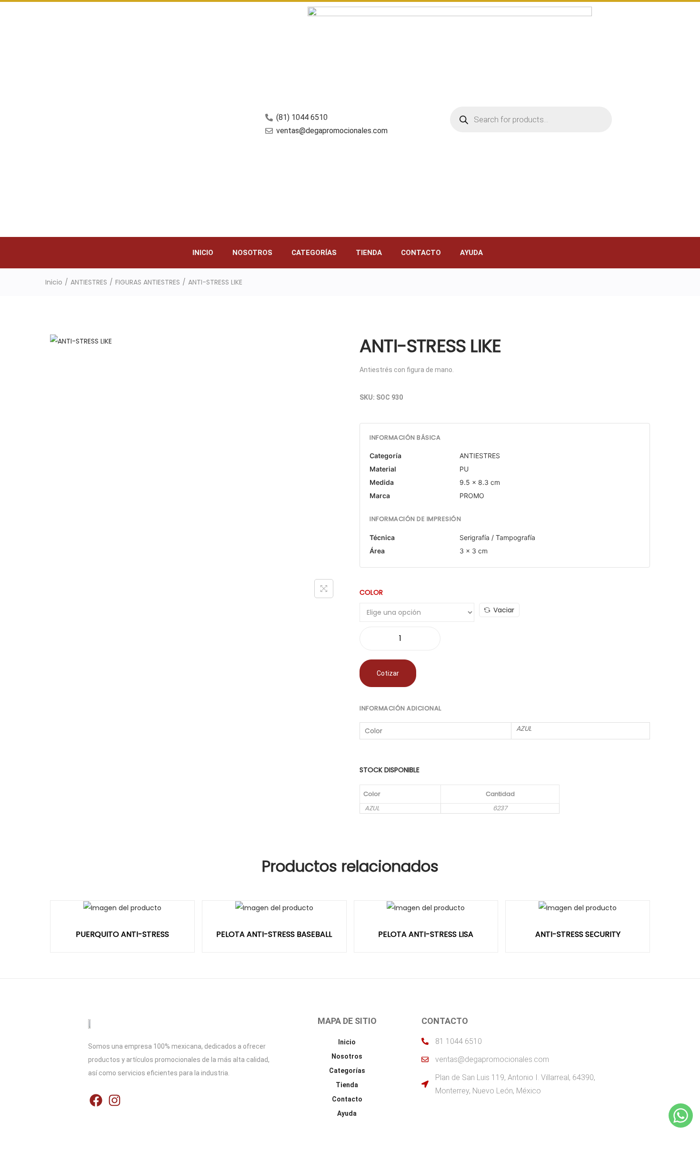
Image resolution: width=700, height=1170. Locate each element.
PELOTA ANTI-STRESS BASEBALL (274, 934)
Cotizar (388, 673)
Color (371, 592)
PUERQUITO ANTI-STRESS (122, 934)
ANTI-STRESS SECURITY (577, 934)
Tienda (369, 252)
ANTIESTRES (88, 282)
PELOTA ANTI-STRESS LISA (425, 934)
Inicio (202, 252)
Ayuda (471, 252)
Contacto (421, 252)
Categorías (314, 252)
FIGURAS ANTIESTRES (147, 282)
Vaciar (503, 610)
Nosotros (252, 252)
